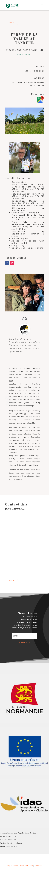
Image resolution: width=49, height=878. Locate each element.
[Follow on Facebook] (7, 263)
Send (40, 567)
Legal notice (12, 866)
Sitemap (38, 866)
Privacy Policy (26, 866)
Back (11, 23)
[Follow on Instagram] (12, 263)
